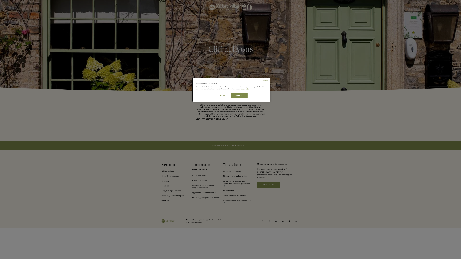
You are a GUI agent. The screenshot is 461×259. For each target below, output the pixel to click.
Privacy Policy (245, 89)
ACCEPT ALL (239, 95)
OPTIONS (222, 95)
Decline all (265, 80)
